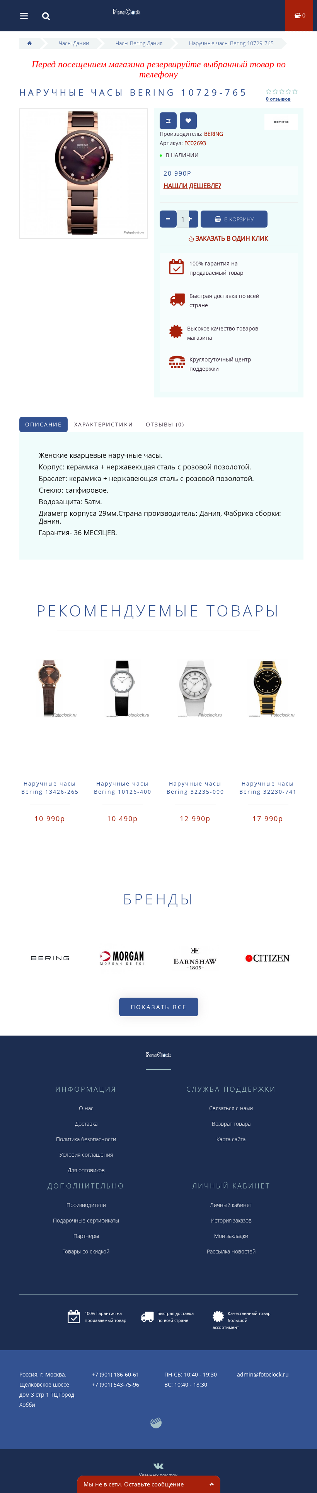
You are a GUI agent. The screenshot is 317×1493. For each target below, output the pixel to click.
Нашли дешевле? (192, 185)
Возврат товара (231, 1123)
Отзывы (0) (165, 424)
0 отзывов (278, 99)
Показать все (159, 1007)
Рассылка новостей (231, 1251)
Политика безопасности (86, 1139)
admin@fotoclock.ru (263, 1374)
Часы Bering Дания (139, 43)
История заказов (231, 1220)
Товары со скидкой (86, 1251)
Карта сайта (230, 1139)
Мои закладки (231, 1236)
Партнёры (86, 1236)
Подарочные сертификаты (86, 1220)
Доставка (86, 1123)
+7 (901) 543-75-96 (115, 1384)
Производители (86, 1205)
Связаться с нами (231, 1108)
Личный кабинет (231, 1205)
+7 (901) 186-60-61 (115, 1374)
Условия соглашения (86, 1154)
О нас (86, 1108)
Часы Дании (74, 43)
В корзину (238, 219)
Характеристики (103, 424)
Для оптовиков (86, 1170)
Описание (43, 424)
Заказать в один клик (232, 238)
